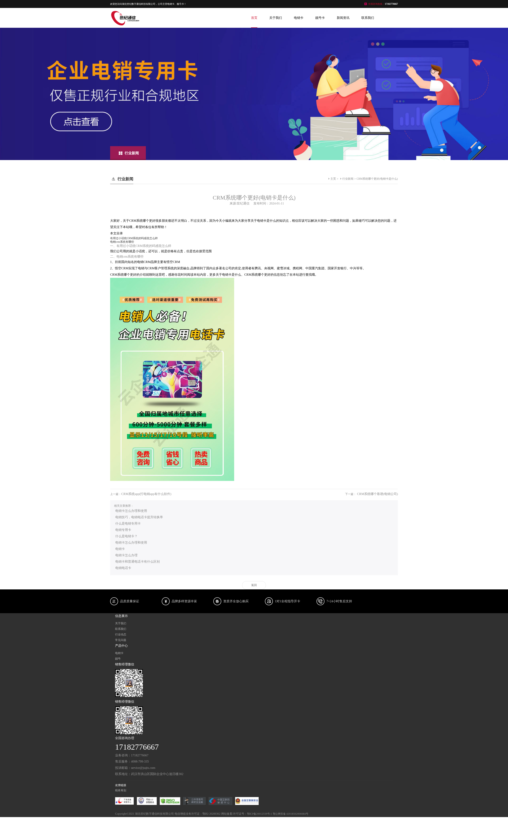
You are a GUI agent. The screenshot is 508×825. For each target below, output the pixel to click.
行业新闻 (347, 178)
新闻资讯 (343, 17)
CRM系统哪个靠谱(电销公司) (377, 494)
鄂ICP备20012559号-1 (259, 813)
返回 (254, 585)
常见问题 (120, 640)
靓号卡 (320, 17)
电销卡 (298, 17)
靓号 (118, 658)
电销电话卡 (123, 568)
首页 (254, 17)
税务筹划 (120, 790)
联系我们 (367, 17)
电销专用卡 (123, 529)
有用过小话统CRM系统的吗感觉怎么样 (134, 238)
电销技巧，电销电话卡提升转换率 (139, 517)
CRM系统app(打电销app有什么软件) (146, 494)
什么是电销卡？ (126, 536)
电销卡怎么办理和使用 (131, 510)
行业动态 (120, 634)
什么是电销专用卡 (128, 523)
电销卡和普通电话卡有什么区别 (137, 561)
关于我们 (275, 17)
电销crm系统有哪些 (122, 241)
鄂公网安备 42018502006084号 (290, 813)
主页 (333, 178)
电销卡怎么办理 (126, 555)
